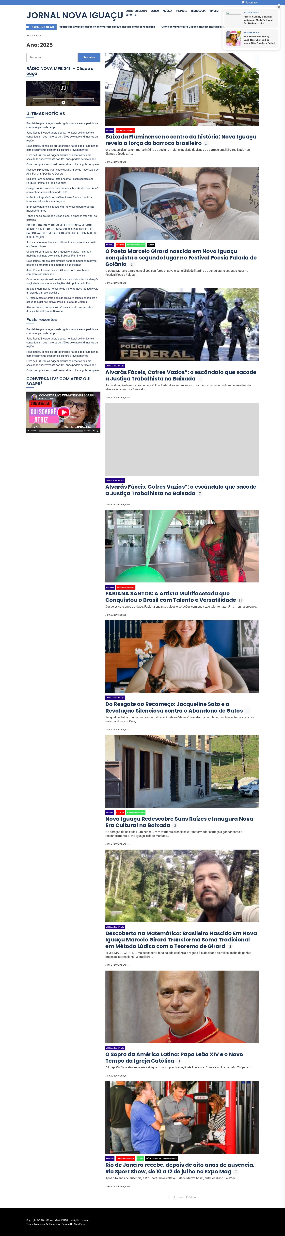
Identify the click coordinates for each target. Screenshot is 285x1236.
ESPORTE (131, 14)
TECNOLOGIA (198, 10)
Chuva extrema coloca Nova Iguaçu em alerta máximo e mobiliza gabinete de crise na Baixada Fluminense (58, 253)
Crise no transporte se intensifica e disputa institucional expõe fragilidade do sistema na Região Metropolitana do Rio (62, 281)
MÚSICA (167, 10)
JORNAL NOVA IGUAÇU (74, 15)
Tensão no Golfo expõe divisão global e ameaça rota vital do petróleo (61, 217)
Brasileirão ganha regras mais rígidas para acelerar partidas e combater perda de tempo (62, 125)
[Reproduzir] (28, 430)
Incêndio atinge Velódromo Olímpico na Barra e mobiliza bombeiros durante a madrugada (59, 199)
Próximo (191, 1197)
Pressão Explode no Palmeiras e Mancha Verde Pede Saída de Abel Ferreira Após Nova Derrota (199, 26)
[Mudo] (94, 430)
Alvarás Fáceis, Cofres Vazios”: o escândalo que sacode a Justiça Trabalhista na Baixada (180, 375)
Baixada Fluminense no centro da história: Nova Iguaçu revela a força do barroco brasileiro (180, 140)
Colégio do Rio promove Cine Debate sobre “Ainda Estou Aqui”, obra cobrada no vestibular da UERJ (62, 190)
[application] (63, 412)
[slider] (61, 431)
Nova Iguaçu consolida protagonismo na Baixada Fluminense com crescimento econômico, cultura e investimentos (62, 147)
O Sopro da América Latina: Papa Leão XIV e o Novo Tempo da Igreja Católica (174, 1057)
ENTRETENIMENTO (136, 10)
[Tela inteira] (98, 430)
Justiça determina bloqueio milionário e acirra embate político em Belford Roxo (62, 244)
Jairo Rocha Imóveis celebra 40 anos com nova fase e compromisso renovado (57, 272)
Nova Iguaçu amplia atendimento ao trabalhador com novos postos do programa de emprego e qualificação (61, 262)
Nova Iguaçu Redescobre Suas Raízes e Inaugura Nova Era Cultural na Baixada (179, 822)
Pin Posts (181, 10)
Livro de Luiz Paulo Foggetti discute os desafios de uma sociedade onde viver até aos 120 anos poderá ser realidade (61, 157)
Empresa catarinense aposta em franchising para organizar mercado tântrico (60, 208)
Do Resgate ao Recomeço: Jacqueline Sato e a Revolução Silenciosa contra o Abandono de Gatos (174, 707)
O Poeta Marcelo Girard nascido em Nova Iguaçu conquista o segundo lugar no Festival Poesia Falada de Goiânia (181, 257)
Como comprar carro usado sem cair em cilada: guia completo (94, 26)
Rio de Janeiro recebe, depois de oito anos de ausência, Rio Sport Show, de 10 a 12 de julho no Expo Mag (179, 1168)
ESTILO (155, 10)
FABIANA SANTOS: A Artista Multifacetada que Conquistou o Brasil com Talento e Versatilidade (170, 597)
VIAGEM (214, 10)
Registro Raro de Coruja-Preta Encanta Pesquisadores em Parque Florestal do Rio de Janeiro (59, 180)
